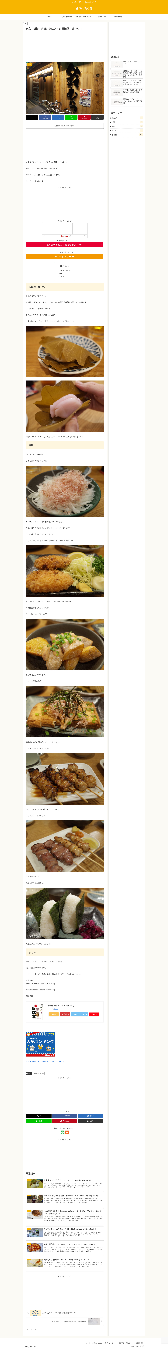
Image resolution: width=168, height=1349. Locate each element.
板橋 (43, 1073)
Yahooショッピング (79, 1014)
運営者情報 (139, 1343)
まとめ (61, 277)
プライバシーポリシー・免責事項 (114, 1343)
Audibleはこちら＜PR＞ (64, 257)
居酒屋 (37, 1073)
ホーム (88, 1343)
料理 (60, 273)
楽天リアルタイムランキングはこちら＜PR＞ (65, 245)
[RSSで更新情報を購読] (67, 1132)
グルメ (30, 1073)
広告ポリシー (130, 1343)
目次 (62, 266)
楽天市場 (64, 1014)
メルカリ (94, 1014)
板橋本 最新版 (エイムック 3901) (61, 1006)
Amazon (53, 1014)
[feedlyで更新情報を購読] (62, 1132)
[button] (97, 117)
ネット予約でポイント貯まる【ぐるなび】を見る (45, 1061)
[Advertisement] (65, 45)
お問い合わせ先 (97, 1343)
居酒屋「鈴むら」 (65, 270)
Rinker (56, 1009)
